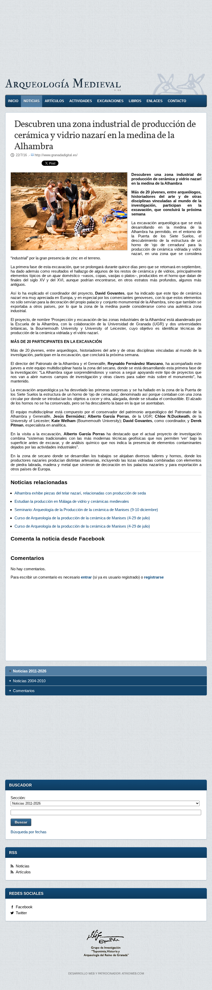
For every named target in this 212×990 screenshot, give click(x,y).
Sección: (18, 798)
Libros (135, 101)
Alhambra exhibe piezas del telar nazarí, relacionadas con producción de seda (80, 493)
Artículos (54, 101)
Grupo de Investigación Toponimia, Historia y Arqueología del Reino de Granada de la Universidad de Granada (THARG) (106, 944)
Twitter (21, 913)
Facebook (24, 907)
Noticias (32, 101)
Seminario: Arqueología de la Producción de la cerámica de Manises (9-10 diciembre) (86, 509)
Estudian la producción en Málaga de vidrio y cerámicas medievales (71, 501)
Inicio (13, 101)
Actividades (80, 101)
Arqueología (63, 83)
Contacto (177, 101)
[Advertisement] (106, 36)
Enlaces (155, 101)
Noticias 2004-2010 (29, 681)
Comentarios (24, 690)
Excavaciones (110, 101)
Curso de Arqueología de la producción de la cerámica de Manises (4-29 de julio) (82, 518)
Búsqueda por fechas (29, 832)
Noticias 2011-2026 (29, 671)
